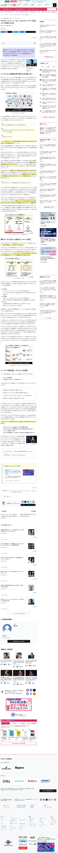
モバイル (21, 828)
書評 (40, 820)
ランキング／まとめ (33, 826)
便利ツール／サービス (33, 824)
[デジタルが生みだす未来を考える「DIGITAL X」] (32, 845)
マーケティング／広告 (7, 11)
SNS (16, 11)
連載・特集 (33, 5)
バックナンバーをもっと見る (20, 613)
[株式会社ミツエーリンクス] (6, 768)
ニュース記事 (53, 820)
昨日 (42, 66)
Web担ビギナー (19, 5)
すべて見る (49, 318)
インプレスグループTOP (47, 807)
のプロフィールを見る (18, 641)
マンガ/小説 (42, 822)
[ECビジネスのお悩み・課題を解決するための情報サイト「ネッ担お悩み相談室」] (23, 848)
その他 (21, 830)
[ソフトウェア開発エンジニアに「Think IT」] (32, 837)
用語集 (52, 824)
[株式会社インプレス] (8, 843)
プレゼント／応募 (53, 822)
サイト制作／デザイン (33, 11)
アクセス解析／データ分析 (23, 11)
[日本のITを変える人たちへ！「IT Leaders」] (32, 841)
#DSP (18, 490)
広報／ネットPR (3, 828)
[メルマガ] (27, 690)
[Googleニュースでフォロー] (52, 800)
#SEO (29, 490)
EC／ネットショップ (13, 828)
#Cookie (14, 490)
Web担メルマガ (27, 5)
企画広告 (7, 14)
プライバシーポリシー (7, 807)
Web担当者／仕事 (22, 823)
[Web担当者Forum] (6, 800)
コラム (31, 822)
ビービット (5, 63)
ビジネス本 (14, 723)
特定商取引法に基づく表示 (21, 807)
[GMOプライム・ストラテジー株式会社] (45, 781)
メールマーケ (3, 830)
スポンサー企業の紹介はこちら (48, 790)
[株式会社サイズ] (32, 781)
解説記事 (52, 818)
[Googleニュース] (31, 693)
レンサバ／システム (23, 826)
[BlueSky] (27, 693)
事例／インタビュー (43, 818)
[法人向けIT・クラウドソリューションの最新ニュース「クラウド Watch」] (23, 841)
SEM (11, 830)
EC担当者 (20, 1)
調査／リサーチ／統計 (45, 11)
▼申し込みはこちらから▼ (42, 842)
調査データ (31, 820)
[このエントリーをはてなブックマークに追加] (28, 502)
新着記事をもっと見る (49, 56)
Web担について (40, 5)
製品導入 (27, 1)
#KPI (23, 490)
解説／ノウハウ (32, 818)
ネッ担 (13, 693)
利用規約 (45, 805)
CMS (39, 11)
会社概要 (31, 807)
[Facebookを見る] (44, 800)
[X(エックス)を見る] (47, 800)
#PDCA (26, 490)
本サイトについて (6, 805)
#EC (20, 490)
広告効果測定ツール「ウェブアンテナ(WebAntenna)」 (14, 455)
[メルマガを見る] (41, 800)
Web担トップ (2, 14)
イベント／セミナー (43, 824)
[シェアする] (23, 502)
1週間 (48, 66)
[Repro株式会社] (19, 768)
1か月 (54, 66)
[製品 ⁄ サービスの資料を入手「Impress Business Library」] (23, 845)
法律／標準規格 (3, 826)
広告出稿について (47, 5)
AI (13, 11)
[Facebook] (31, 690)
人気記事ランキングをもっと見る (49, 117)
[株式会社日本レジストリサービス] (6, 781)
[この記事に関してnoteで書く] (31, 502)
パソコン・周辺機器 (32, 723)
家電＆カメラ (23, 723)
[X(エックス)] (34, 690)
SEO (1, 11)
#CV (11, 490)
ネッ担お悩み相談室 (17, 693)
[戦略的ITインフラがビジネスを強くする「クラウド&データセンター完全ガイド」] (23, 837)
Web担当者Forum (6, 5)
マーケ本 (5, 723)
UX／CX (12, 826)
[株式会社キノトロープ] (19, 781)
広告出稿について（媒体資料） (21, 805)
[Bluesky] (49, 800)
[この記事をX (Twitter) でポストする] (25, 502)
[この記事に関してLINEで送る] (33, 502)
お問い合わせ (32, 805)
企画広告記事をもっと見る (49, 207)
